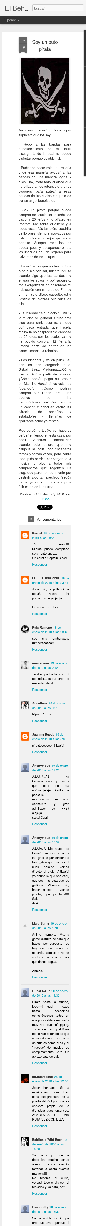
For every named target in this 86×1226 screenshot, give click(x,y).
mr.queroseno (42, 1076)
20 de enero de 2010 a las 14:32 (50, 993)
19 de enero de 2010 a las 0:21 (48, 705)
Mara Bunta (40, 923)
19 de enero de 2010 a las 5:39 (49, 736)
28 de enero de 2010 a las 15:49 (49, 1144)
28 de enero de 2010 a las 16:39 (49, 1209)
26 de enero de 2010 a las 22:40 (50, 1078)
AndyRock (39, 703)
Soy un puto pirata (45, 45)
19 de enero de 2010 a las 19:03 (49, 925)
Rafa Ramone (42, 627)
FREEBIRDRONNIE (46, 578)
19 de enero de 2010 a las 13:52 (50, 839)
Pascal (37, 533)
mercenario (40, 663)
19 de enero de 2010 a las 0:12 (49, 665)
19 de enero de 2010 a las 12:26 (50, 767)
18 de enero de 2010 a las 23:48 (50, 629)
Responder (39, 564)
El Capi (45, 498)
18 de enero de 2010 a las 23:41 (50, 580)
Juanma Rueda (43, 734)
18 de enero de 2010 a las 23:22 (48, 535)
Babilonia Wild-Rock (47, 1139)
